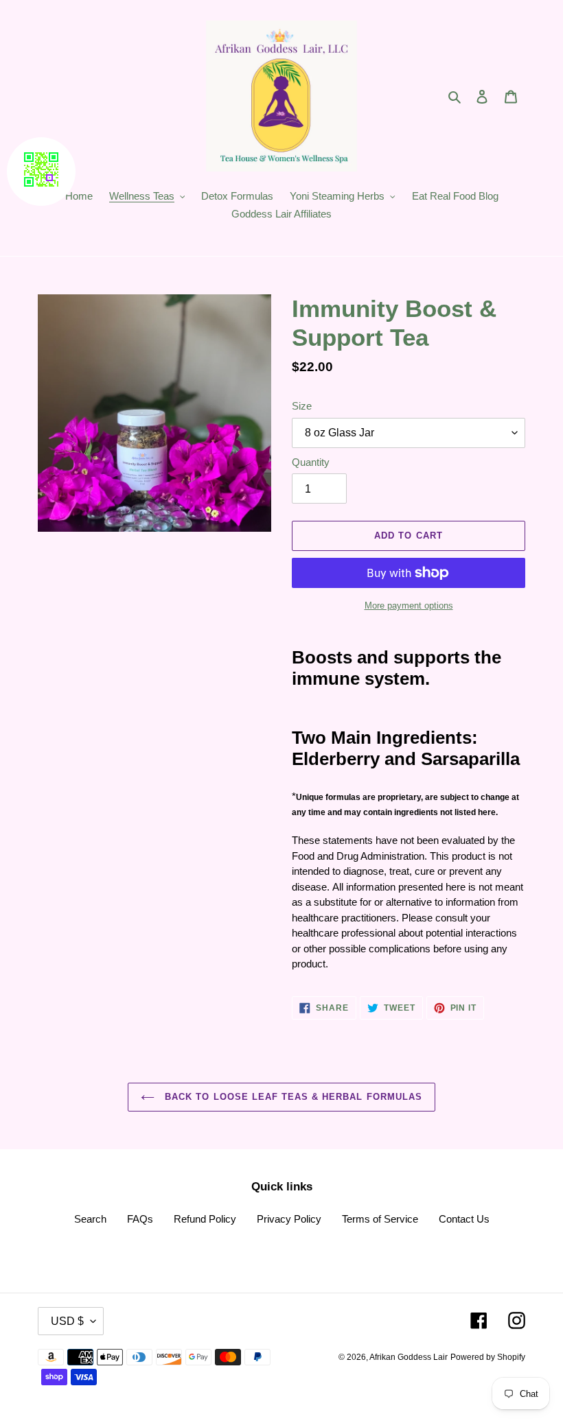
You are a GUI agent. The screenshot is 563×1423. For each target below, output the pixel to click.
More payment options (409, 605)
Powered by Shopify (487, 1357)
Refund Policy (205, 1219)
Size (302, 406)
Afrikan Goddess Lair (408, 1357)
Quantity (311, 462)
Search (90, 1219)
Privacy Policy (289, 1219)
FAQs (140, 1219)
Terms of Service (380, 1219)
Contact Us (464, 1219)
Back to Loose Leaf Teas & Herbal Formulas (291, 1097)
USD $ (67, 1321)
